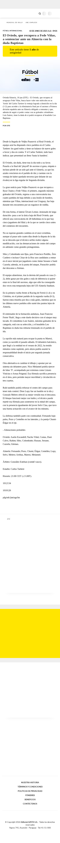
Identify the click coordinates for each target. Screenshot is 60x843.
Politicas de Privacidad (30, 791)
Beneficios (30, 799)
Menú (56, 13)
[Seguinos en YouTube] (32, 831)
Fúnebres (30, 795)
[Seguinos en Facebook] (26, 831)
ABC (7, 13)
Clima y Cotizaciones (34, 13)
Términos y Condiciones (30, 787)
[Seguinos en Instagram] (35, 831)
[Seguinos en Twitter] (29, 831)
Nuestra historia (30, 782)
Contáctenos (30, 804)
